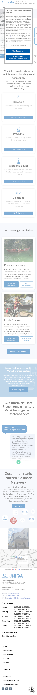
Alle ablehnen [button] (18, 57)
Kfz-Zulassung (8, 654)
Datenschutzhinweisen (15, 37)
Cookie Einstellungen (10, 684)
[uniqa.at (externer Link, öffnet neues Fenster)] (3, 688)
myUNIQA (6, 669)
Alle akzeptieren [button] (18, 51)
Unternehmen (8, 650)
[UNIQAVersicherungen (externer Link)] (10, 688)
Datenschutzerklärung (11, 680)
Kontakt (6, 658)
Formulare (6, 662)
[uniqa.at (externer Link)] (6, 688)
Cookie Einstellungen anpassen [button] (18, 45)
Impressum (7, 676)
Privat (5, 646)
